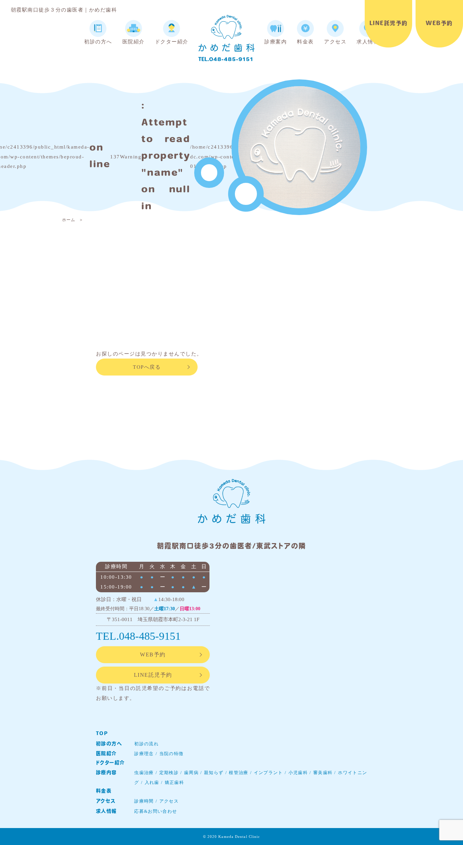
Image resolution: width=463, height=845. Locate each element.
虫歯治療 (144, 772)
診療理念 (144, 753)
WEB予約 (439, 23)
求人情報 (106, 811)
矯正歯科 (174, 782)
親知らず (213, 772)
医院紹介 (106, 753)
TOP (102, 733)
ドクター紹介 (110, 763)
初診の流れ (146, 743)
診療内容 (106, 772)
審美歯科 (323, 772)
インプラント (268, 772)
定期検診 (169, 772)
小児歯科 (298, 772)
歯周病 (191, 772)
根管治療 (238, 772)
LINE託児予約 (388, 23)
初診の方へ (109, 744)
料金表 (104, 791)
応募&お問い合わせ (155, 811)
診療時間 (144, 801)
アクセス (106, 801)
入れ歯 (152, 782)
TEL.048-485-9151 (225, 59)
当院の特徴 (171, 753)
